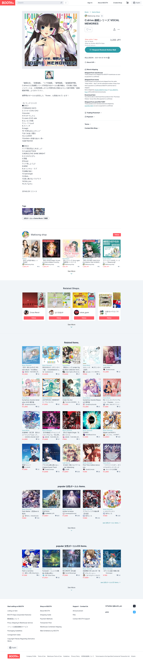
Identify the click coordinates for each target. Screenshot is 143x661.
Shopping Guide (45, 615)
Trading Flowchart (93, 113)
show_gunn (84, 312)
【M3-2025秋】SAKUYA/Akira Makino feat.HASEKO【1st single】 (91, 261)
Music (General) (47, 258)
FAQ (74, 615)
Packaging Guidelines (14, 631)
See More (71, 325)
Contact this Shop (91, 128)
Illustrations (66, 258)
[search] (61, 2)
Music (87, 12)
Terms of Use (42, 656)
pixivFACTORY (89, 106)
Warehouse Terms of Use (54, 656)
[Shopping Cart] (127, 2)
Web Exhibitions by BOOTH (49, 631)
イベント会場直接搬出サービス (17, 627)
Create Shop (117, 2)
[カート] (102, 16)
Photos (24, 258)
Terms (87, 124)
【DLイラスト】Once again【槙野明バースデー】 (71, 261)
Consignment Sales (14, 635)
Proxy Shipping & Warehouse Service (20, 623)
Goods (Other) (107, 258)
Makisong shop (39, 234)
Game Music (96, 12)
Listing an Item (12, 611)
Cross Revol (34, 312)
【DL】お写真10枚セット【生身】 (30, 261)
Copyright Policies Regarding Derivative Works (21, 640)
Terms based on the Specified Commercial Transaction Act (113, 656)
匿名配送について (13, 619)
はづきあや (59, 312)
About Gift (90, 62)
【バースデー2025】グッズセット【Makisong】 (111, 261)
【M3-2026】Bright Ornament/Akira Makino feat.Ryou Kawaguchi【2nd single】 (51, 261)
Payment (90, 117)
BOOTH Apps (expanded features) (19, 615)
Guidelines (66, 656)
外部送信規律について (87, 656)
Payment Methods (46, 619)
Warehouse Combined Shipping (51, 627)
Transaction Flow (46, 623)
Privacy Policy (75, 656)
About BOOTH (103, 2)
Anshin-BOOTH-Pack (101, 90)
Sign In (90, 2)
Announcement (78, 611)
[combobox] (39, 2)
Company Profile (31, 656)
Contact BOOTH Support (81, 619)
